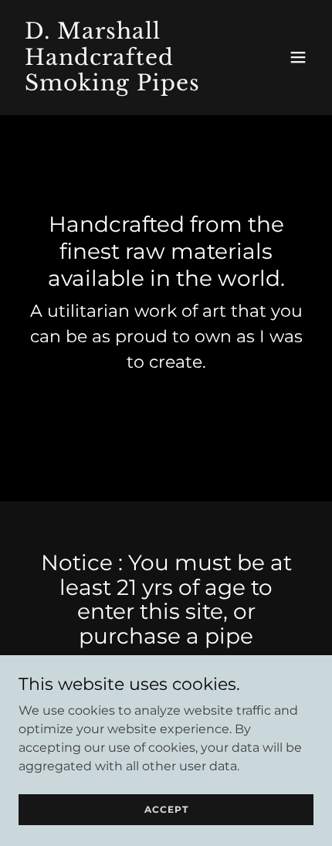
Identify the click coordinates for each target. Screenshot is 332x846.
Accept (166, 809)
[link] (122, 86)
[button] (298, 57)
